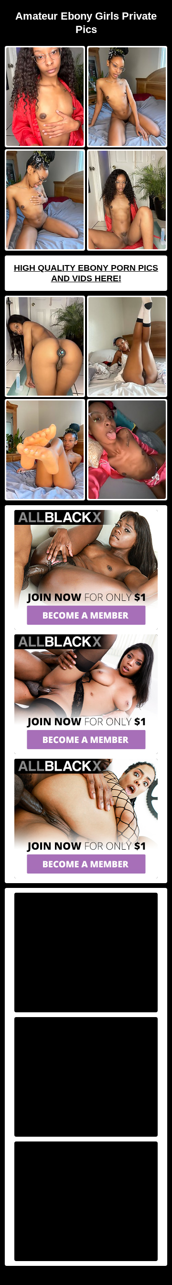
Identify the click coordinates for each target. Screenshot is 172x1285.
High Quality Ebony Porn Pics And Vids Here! (86, 273)
